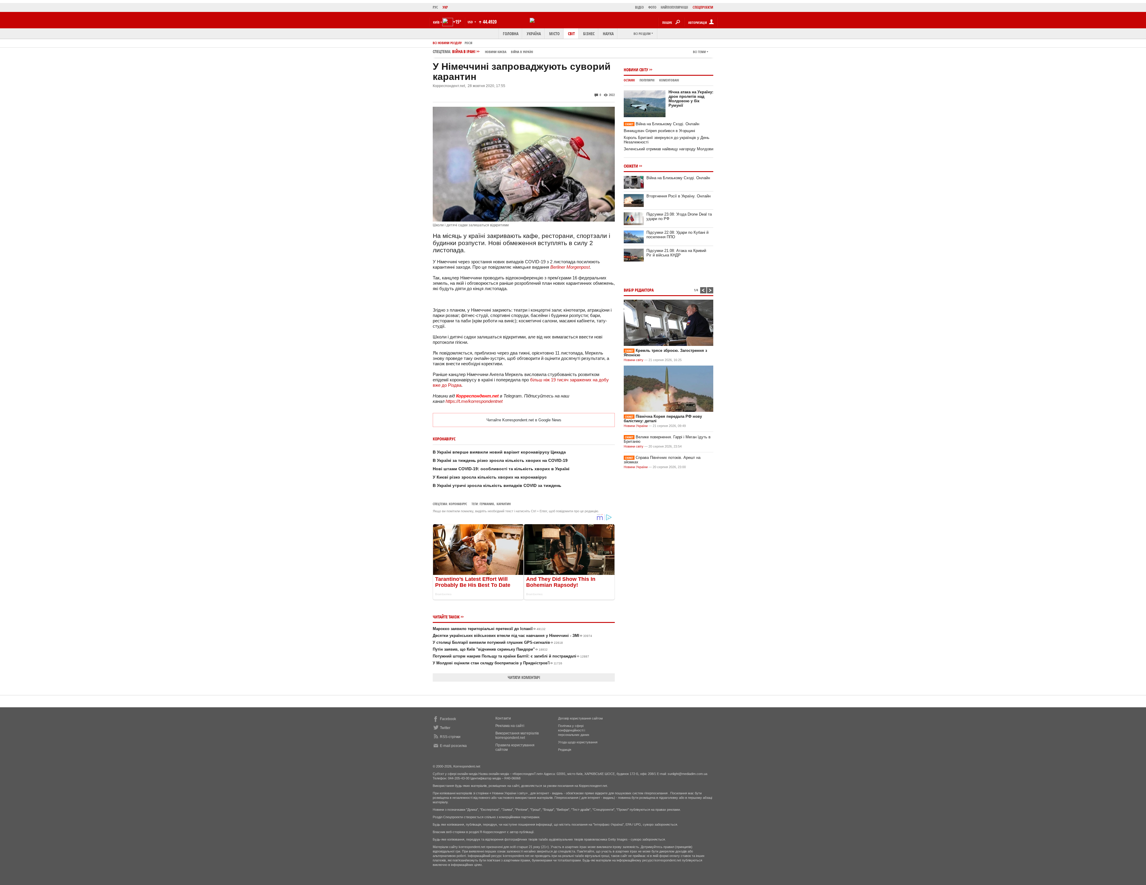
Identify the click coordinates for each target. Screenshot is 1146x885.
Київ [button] (436, 22)
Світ (571, 33)
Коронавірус (458, 504)
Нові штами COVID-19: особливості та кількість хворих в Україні (501, 468)
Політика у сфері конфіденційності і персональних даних (573, 730)
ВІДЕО (639, 7)
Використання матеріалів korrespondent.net (517, 735)
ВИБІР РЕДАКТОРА (639, 290)
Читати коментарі (524, 677)
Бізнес (588, 33)
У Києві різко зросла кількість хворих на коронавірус (490, 477)
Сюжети (631, 166)
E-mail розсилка (453, 746)
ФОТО (652, 7)
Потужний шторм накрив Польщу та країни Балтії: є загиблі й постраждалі (511, 656)
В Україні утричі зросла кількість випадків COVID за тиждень (497, 485)
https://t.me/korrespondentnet (474, 401)
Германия (487, 504)
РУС (435, 7)
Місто (554, 33)
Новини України (636, 426)
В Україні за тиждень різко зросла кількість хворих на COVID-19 (500, 460)
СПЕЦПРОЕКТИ (703, 7)
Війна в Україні (522, 51)
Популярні (647, 80)
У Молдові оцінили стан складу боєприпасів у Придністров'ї (497, 663)
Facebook (448, 719)
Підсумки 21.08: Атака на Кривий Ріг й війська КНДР (676, 252)
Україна (534, 33)
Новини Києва (495, 51)
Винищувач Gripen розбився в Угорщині (659, 131)
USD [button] (471, 22)
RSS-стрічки (450, 737)
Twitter (445, 728)
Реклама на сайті (509, 726)
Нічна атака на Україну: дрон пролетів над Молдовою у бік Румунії (690, 99)
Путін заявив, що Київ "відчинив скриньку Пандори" (490, 649)
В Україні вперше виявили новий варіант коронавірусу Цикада (499, 452)
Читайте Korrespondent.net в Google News (523, 420)
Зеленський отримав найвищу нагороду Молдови (668, 149)
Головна (510, 33)
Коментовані (669, 80)
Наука (608, 33)
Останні (629, 80)
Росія (468, 43)
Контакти (503, 718)
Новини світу (636, 69)
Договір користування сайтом (580, 718)
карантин (504, 504)
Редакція (564, 749)
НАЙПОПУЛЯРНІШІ (674, 7)
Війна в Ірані (492, 51)
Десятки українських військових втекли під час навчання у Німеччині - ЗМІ (512, 635)
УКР (445, 7)
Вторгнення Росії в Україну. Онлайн (678, 196)
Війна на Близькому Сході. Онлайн (662, 124)
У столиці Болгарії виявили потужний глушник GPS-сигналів (498, 642)
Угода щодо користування (577, 742)
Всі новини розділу (447, 43)
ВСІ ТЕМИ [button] (699, 51)
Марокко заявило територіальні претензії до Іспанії (489, 628)
